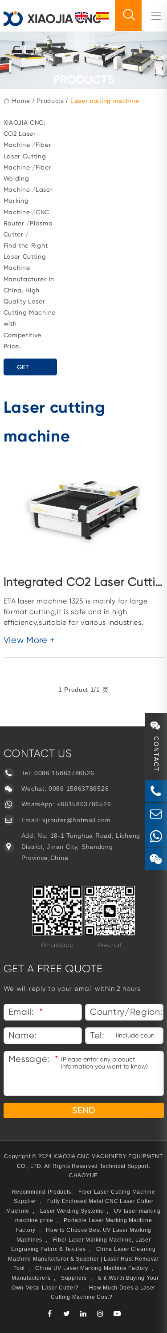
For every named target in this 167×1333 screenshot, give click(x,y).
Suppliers (74, 1278)
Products (50, 100)
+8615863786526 (84, 804)
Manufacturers (31, 1278)
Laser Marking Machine (28, 200)
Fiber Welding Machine (28, 178)
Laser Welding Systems (72, 1211)
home (21, 100)
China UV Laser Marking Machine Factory (91, 1268)
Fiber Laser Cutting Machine (28, 155)
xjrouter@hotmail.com (76, 820)
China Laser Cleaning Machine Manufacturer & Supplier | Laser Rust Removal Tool (83, 1258)
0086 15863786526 (64, 773)
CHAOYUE (83, 1175)
